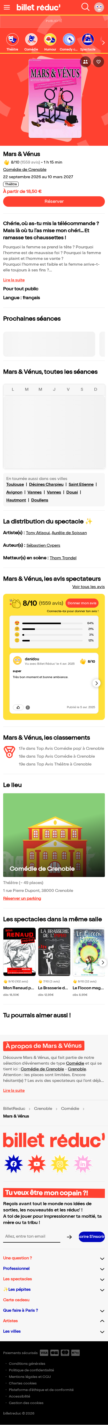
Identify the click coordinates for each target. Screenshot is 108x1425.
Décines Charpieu (46, 484)
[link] (12, 42)
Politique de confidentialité (31, 1370)
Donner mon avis (82, 603)
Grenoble (77, 1069)
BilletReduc (14, 1109)
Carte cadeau (16, 1300)
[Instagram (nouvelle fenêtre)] (59, 1164)
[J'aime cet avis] (18, 707)
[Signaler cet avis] (28, 707)
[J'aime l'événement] (98, 61)
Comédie (75, 1063)
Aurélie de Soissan (69, 532)
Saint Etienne (81, 484)
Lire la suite (14, 280)
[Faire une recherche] (85, 7)
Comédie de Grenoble (24, 169)
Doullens (39, 500)
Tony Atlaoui (38, 532)
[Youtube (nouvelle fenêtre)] (36, 1164)
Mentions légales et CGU (30, 1376)
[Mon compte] (99, 7)
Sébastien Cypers (43, 545)
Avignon (14, 492)
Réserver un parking (22, 898)
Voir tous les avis (88, 586)
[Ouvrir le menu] (9, 7)
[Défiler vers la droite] (103, 42)
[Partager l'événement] (85, 61)
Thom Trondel (63, 558)
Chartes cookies (23, 1383)
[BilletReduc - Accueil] (38, 7)
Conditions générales (27, 1363)
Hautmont (16, 500)
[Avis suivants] (96, 683)
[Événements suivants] (103, 962)
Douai (72, 492)
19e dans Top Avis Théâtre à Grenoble (55, 764)
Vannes (35, 492)
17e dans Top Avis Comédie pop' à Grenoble (61, 748)
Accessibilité (19, 1396)
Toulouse (15, 484)
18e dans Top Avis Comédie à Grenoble (57, 756)
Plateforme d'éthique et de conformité (41, 1390)
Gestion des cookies (26, 1403)
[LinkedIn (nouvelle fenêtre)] (82, 1164)
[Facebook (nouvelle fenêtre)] (13, 1164)
